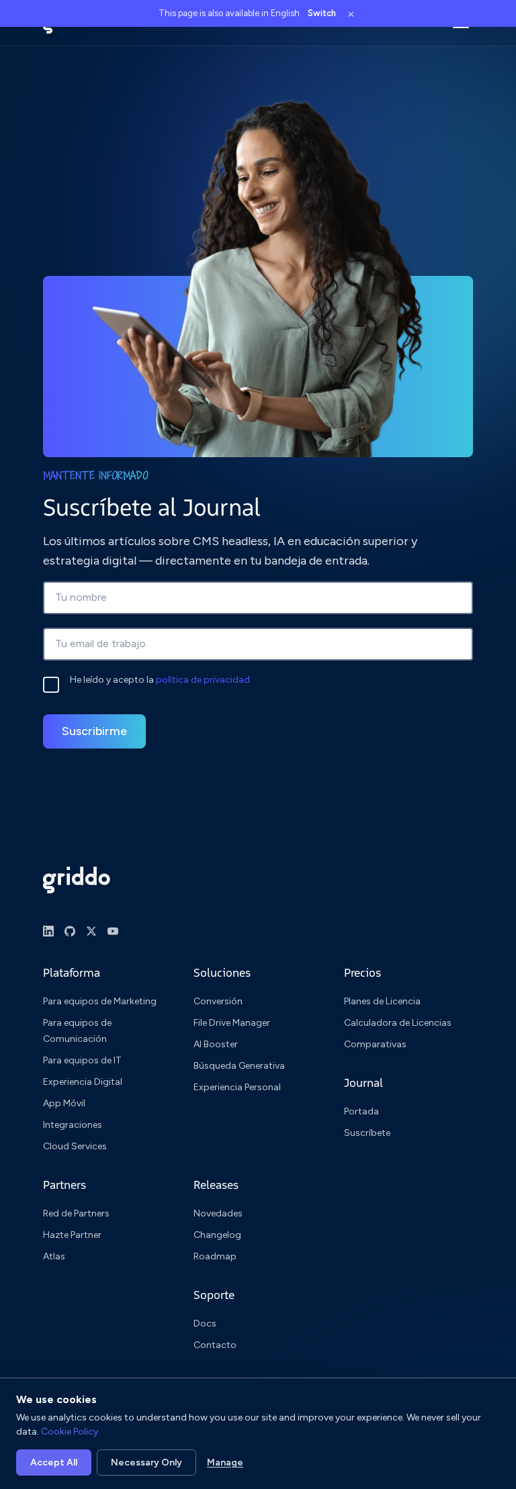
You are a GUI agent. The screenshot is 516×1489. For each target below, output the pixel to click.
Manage (225, 1462)
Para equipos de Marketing (100, 1001)
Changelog (217, 1235)
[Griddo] (76, 880)
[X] (91, 931)
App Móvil (64, 1103)
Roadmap (215, 1256)
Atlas (54, 1256)
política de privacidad (203, 679)
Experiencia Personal (237, 1087)
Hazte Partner (72, 1235)
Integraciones (72, 1125)
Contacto (215, 1345)
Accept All (53, 1462)
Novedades (218, 1213)
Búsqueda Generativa (239, 1065)
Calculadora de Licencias (398, 1022)
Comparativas (375, 1044)
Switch (322, 13)
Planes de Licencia (382, 1001)
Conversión (218, 1001)
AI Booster (216, 1044)
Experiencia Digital (82, 1082)
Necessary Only (146, 1462)
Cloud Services (75, 1146)
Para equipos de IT (82, 1060)
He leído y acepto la (160, 679)
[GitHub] (69, 931)
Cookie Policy (69, 1431)
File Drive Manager (232, 1022)
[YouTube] (113, 931)
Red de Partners (76, 1213)
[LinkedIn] (48, 931)
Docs (205, 1323)
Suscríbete (367, 1133)
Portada (361, 1111)
